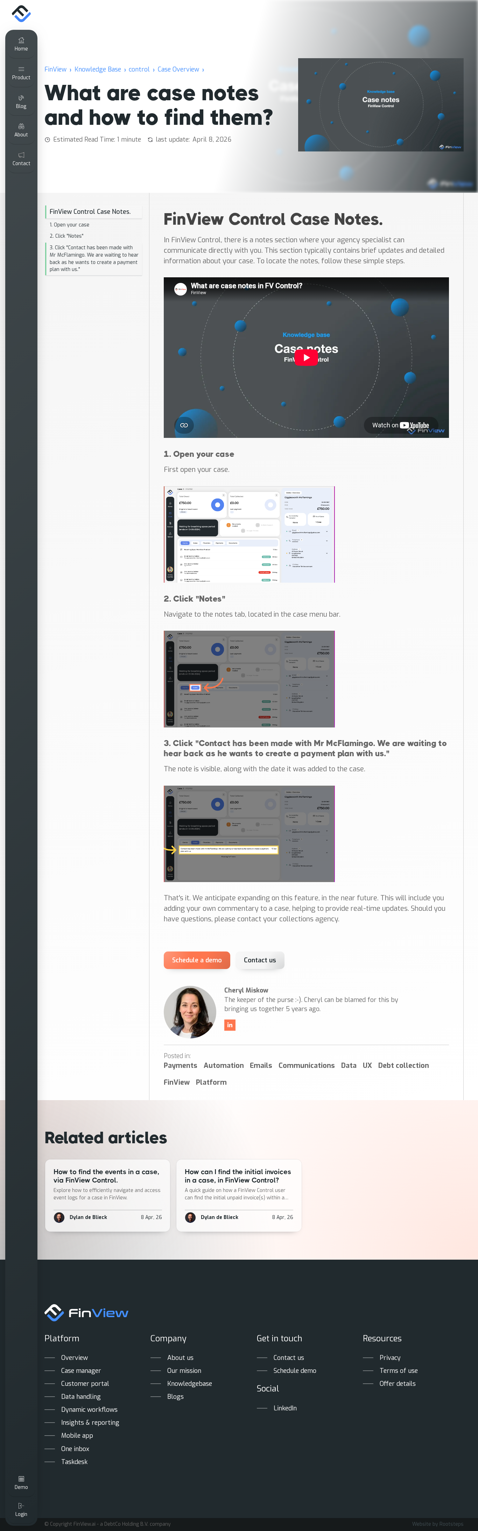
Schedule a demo (197, 960)
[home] (21, 14)
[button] (21, 73)
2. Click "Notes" (67, 236)
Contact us (260, 960)
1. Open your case (69, 224)
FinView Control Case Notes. (90, 211)
